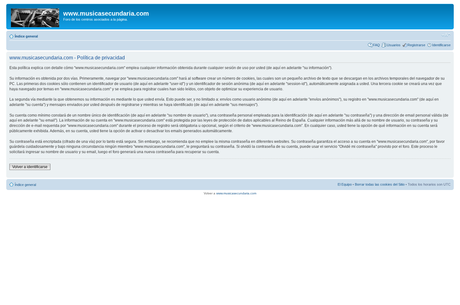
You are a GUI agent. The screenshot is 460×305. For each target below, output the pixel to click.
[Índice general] (35, 16)
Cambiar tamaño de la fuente (446, 35)
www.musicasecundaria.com (236, 193)
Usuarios (394, 45)
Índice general (26, 36)
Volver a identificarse (30, 167)
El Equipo (345, 184)
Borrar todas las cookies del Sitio (380, 184)
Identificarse (441, 45)
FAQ (376, 45)
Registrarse (416, 45)
